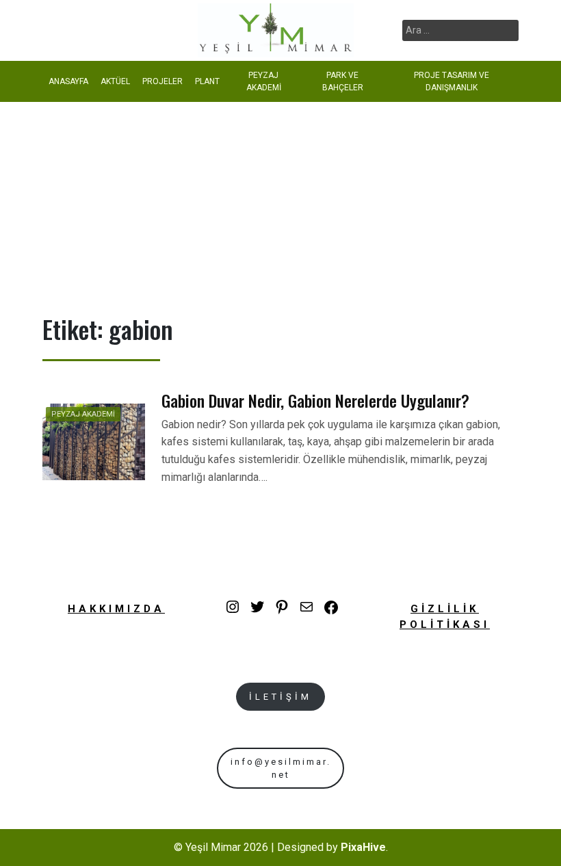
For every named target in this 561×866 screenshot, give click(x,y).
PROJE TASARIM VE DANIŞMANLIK (451, 81)
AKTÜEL (115, 81)
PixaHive (363, 847)
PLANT (207, 81)
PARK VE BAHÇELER (342, 81)
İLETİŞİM (280, 697)
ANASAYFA (68, 81)
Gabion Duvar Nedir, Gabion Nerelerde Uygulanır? (315, 400)
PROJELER (162, 81)
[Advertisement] (280, 204)
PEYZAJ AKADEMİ (263, 81)
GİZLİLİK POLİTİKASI (445, 617)
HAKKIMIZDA (116, 609)
